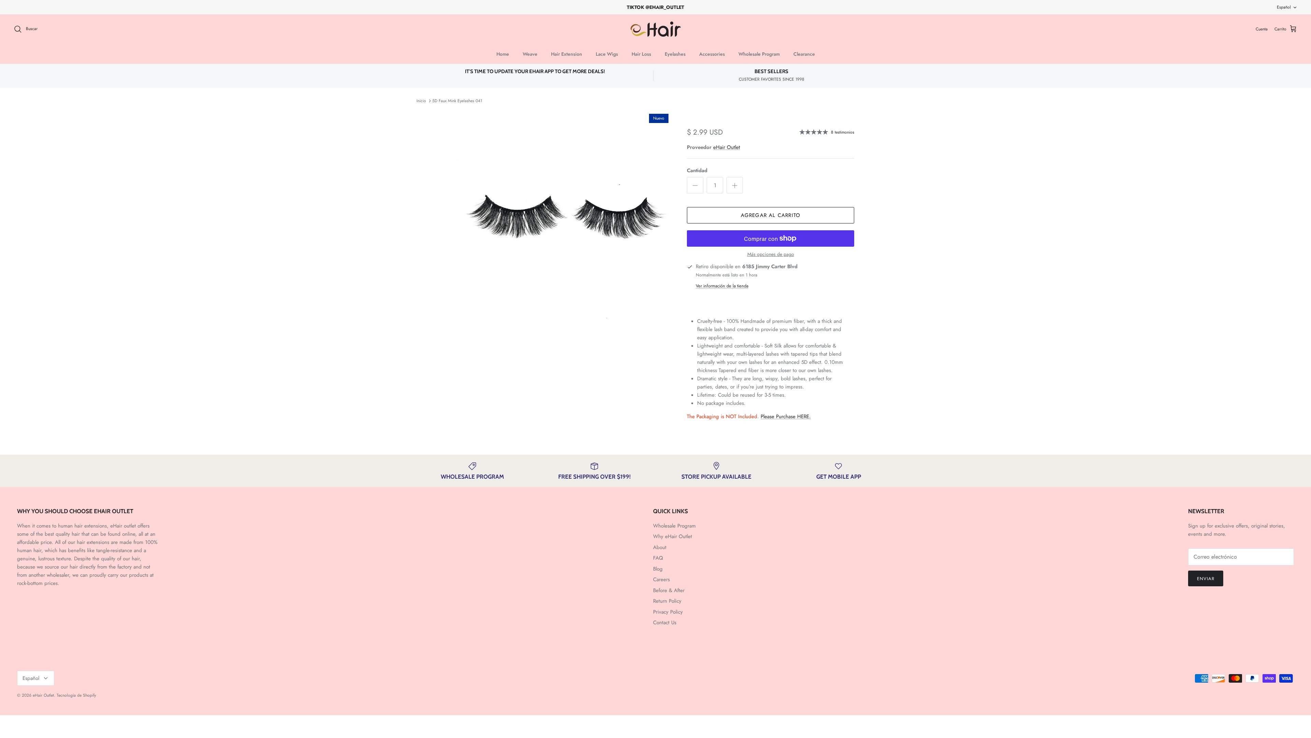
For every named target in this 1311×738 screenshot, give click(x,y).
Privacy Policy (668, 612)
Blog (658, 569)
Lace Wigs (607, 54)
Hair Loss (641, 54)
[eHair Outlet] (656, 29)
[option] (564, 218)
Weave (530, 54)
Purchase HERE (786, 416)
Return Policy (667, 601)
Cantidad (697, 170)
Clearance (804, 54)
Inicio (421, 101)
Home (502, 54)
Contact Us (664, 622)
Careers (661, 579)
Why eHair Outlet (672, 536)
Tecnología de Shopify (76, 695)
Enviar (1205, 578)
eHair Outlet (726, 147)
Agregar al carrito (771, 215)
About (659, 547)
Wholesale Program (759, 54)
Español (1284, 7)
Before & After (669, 590)
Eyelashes (675, 54)
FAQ (658, 558)
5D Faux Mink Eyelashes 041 (457, 101)
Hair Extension (566, 54)
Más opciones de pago (770, 254)
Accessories (712, 54)
